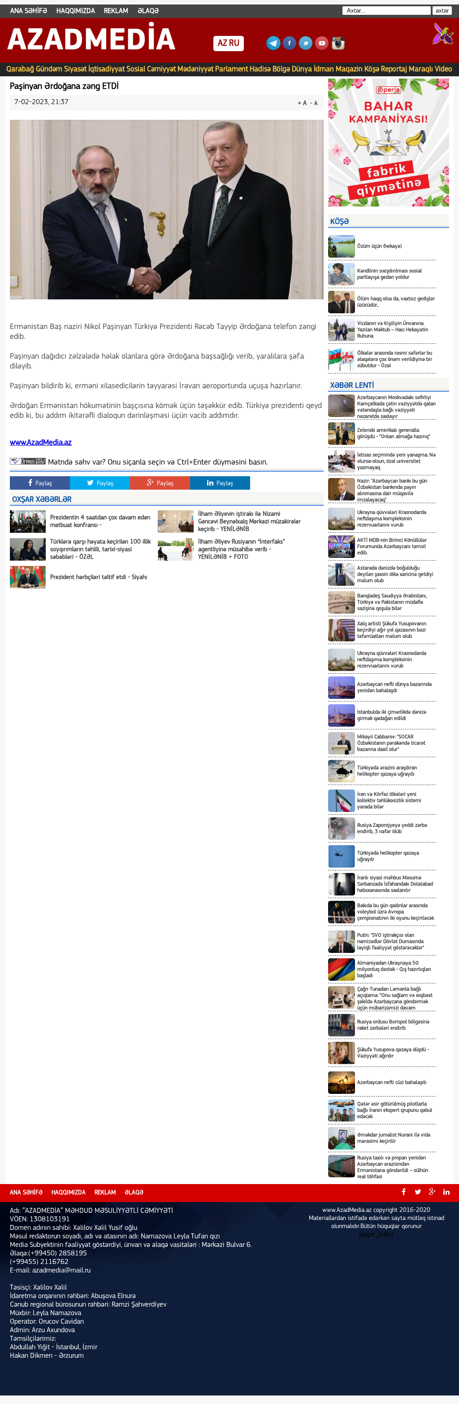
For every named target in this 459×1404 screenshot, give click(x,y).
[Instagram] (338, 48)
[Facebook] (289, 48)
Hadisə (260, 69)
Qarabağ (20, 69)
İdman (324, 69)
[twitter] (418, 1193)
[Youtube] (322, 48)
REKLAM (116, 11)
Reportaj (394, 69)
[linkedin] (446, 1193)
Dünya (302, 69)
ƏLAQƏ (148, 11)
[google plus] (432, 1193)
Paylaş (43, 483)
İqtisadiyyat (106, 69)
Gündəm (49, 69)
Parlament (231, 69)
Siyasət (75, 69)
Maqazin (349, 69)
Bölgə (281, 69)
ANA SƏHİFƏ (28, 11)
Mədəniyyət (195, 69)
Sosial (135, 69)
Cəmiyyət (161, 69)
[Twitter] (306, 48)
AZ (222, 43)
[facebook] (403, 1193)
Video (443, 69)
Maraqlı (421, 69)
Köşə (371, 69)
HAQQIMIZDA (75, 11)
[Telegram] (273, 48)
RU (234, 43)
